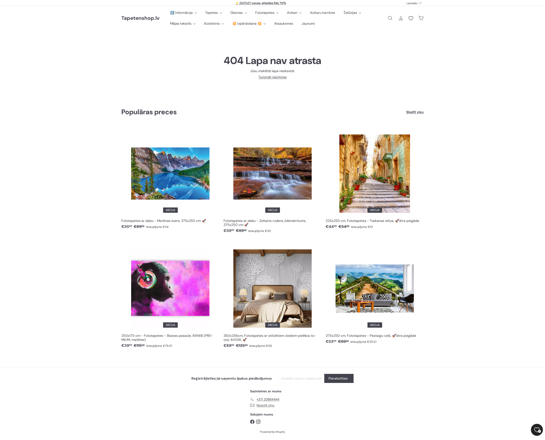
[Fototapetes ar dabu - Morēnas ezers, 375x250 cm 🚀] (170, 179)
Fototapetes (265, 12)
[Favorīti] (411, 18)
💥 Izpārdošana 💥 (247, 23)
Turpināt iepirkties (272, 77)
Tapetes (212, 12)
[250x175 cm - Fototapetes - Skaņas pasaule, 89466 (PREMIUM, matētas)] (170, 296)
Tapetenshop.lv (140, 18)
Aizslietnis (212, 23)
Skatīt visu (415, 112)
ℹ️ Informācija (182, 12)
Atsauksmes (283, 23)
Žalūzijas (351, 12)
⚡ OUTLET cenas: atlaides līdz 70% (260, 3)
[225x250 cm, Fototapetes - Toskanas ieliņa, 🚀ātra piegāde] (375, 179)
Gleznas (237, 12)
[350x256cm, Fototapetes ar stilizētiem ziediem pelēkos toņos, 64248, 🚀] (272, 296)
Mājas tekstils (181, 23)
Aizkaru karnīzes (322, 12)
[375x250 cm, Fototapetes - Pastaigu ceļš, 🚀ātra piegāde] (375, 294)
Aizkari (292, 12)
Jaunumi (308, 23)
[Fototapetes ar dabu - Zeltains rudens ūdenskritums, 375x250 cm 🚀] (272, 181)
